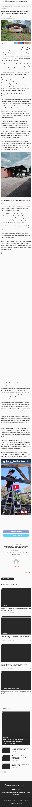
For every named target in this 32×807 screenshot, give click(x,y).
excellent (3, 392)
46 (30, 695)
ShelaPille (5, 16)
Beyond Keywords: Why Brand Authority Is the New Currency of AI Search (16, 609)
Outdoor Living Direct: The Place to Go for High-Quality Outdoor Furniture (16, 553)
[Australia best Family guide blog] (16, 1)
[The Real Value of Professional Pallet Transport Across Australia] (16, 625)
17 (30, 612)
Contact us (13, 803)
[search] (29, 2)
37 (30, 640)
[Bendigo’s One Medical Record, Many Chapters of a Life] (16, 680)
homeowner (13, 206)
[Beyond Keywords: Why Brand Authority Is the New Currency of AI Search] (16, 597)
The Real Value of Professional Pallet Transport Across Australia (15, 637)
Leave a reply (6, 578)
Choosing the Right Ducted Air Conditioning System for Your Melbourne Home (14, 665)
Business (4, 8)
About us (19, 803)
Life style (18, 688)
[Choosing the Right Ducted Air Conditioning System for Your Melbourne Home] (16, 653)
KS (4, 524)
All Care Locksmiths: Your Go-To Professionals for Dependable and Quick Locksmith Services (16, 546)
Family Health (11, 688)
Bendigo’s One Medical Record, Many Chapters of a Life (16, 692)
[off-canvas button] (3, 2)
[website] (2, 572)
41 (30, 668)
